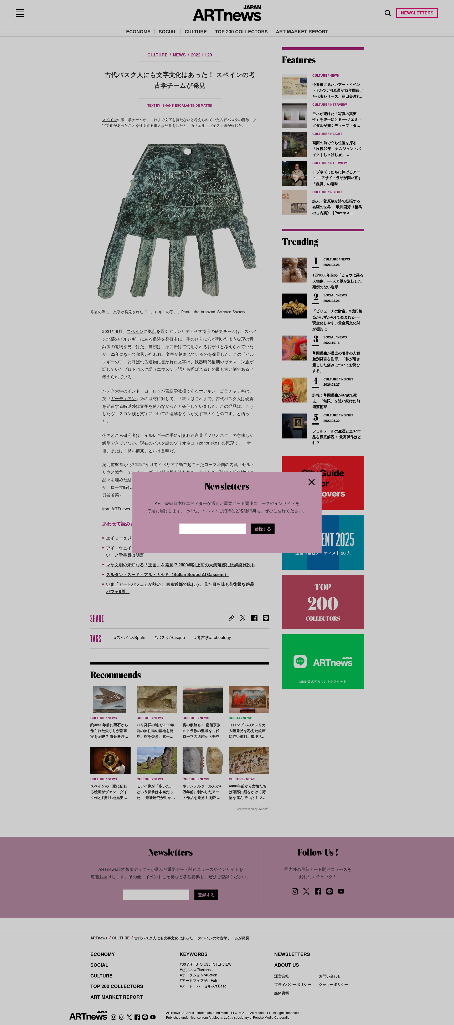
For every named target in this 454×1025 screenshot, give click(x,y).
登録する (262, 529)
